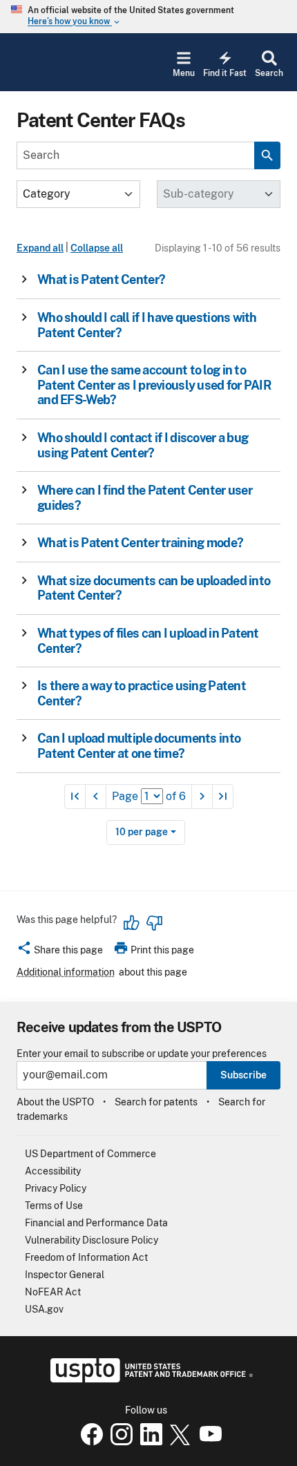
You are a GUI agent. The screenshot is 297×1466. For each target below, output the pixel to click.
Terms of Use (54, 1205)
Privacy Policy (55, 1188)
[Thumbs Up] (132, 923)
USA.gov (44, 1309)
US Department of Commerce (90, 1153)
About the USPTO (55, 1101)
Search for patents (156, 1101)
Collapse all (96, 248)
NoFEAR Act (53, 1291)
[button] (144, 279)
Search (269, 73)
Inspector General (64, 1274)
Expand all (40, 248)
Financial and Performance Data (96, 1222)
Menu (184, 73)
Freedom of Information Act (86, 1257)
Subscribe (243, 1075)
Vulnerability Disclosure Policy (91, 1240)
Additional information (66, 972)
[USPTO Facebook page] (89, 1441)
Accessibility (53, 1171)
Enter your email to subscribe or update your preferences (142, 1054)
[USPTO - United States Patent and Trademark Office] (149, 1378)
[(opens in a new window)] (119, 1441)
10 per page (141, 831)
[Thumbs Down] (154, 923)
